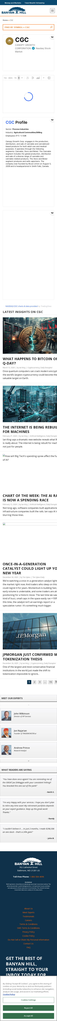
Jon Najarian (20, 730)
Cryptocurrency (34, 367)
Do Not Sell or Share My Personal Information (28, 939)
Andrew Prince (22, 747)
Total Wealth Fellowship (34, 3)
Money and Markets (13, 3)
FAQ (28, 947)
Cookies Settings (28, 1000)
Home (5, 20)
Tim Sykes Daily (38, 577)
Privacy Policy (28, 932)
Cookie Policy (28, 936)
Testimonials (28, 916)
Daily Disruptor (46, 367)
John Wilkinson (21, 713)
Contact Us (28, 943)
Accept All (28, 1016)
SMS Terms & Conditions (28, 928)
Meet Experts (28, 912)
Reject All (28, 1008)
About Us (28, 908)
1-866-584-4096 (37, 876)
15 (50, 682)
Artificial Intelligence (37, 436)
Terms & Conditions (28, 924)
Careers (28, 920)
